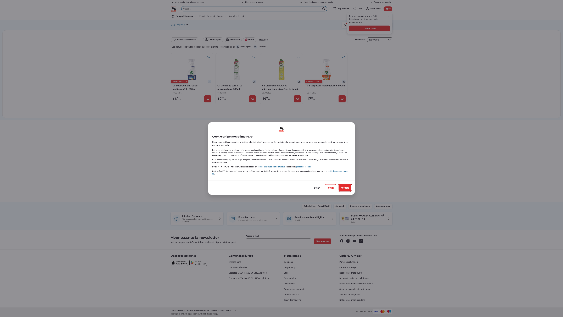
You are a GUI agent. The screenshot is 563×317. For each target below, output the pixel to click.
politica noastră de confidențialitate (271, 167)
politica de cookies (303, 167)
